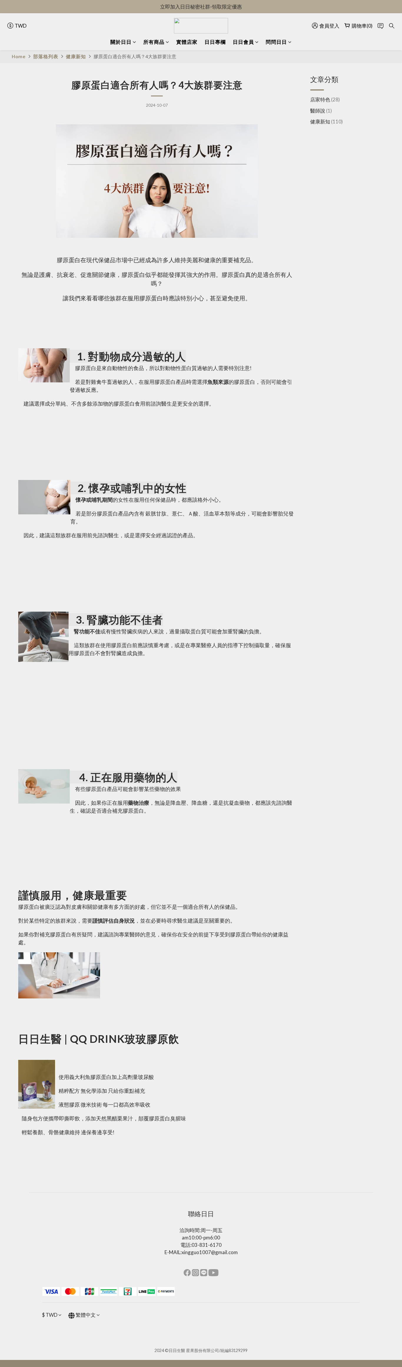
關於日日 (121, 42)
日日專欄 (215, 42)
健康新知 (76, 56)
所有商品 (154, 42)
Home (19, 56)
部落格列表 (45, 56)
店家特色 (325, 99)
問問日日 (276, 42)
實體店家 (186, 42)
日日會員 (243, 42)
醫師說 (321, 110)
